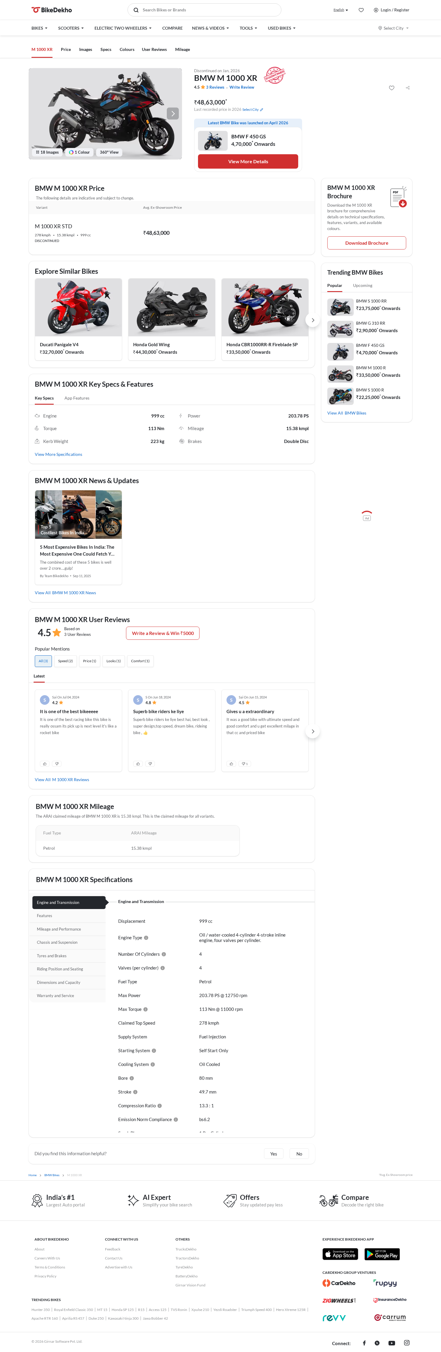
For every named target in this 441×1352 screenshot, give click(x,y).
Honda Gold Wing (151, 344)
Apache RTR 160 (45, 1318)
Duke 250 (96, 1318)
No (299, 1153)
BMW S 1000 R (370, 389)
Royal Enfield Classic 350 (73, 1309)
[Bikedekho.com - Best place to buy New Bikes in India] (52, 9)
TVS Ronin (179, 1309)
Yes (273, 1153)
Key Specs (44, 397)
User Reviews (154, 49)
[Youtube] (391, 1343)
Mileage (182, 49)
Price (66, 49)
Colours (127, 49)
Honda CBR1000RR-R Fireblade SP (262, 344)
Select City (394, 28)
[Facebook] (364, 1343)
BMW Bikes (355, 412)
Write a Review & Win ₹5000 (163, 633)
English (339, 10)
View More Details (248, 161)
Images (85, 49)
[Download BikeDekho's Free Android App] (382, 1254)
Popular (334, 285)
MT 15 (102, 1309)
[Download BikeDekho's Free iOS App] (340, 1254)
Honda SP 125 (123, 1309)
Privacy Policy (45, 1276)
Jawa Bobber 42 (155, 1318)
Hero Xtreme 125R (291, 1309)
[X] (377, 1343)
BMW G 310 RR (370, 323)
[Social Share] (407, 88)
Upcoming (362, 285)
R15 (141, 1309)
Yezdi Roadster (225, 1309)
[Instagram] (407, 1343)
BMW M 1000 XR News (74, 592)
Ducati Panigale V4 (59, 344)
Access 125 (157, 1309)
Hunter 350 (41, 1309)
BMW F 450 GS (370, 345)
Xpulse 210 (200, 1309)
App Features (76, 397)
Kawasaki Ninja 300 (123, 1318)
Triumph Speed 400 (256, 1309)
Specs (105, 49)
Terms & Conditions (49, 1267)
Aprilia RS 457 (73, 1318)
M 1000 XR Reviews (70, 779)
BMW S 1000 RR (371, 300)
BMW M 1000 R (371, 367)
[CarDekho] (339, 1283)
